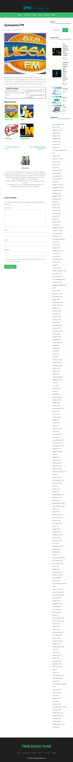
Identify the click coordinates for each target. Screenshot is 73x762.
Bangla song (56, 185)
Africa (54, 127)
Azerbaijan (56, 176)
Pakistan (55, 532)
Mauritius (55, 466)
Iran (53, 383)
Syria (54, 649)
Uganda (55, 698)
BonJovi (55, 210)
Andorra (55, 144)
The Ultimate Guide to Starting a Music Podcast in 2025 (66, 49)
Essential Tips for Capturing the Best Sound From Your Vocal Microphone (65, 72)
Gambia (55, 322)
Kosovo (55, 417)
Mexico (54, 469)
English (55, 308)
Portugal (55, 560)
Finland (54, 317)
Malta (54, 457)
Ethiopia (55, 314)
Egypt (54, 299)
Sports (54, 626)
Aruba (54, 167)
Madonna (55, 449)
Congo (54, 256)
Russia (54, 578)
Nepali (54, 500)
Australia (55, 170)
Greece (54, 337)
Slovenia (55, 609)
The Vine (65, 89)
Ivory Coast (56, 397)
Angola (54, 147)
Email (6, 240)
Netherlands (56, 503)
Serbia (54, 601)
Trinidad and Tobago (59, 684)
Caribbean (55, 236)
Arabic (54, 156)
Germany (55, 331)
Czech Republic (57, 271)
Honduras (55, 360)
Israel (54, 391)
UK (53, 701)
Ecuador (55, 294)
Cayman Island (57, 239)
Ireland (54, 388)
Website (7, 249)
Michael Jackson (58, 472)
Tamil (54, 658)
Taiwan (54, 652)
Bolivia (54, 208)
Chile (54, 242)
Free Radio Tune (36, 746)
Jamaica (55, 400)
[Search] (65, 30)
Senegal (55, 598)
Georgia (55, 328)
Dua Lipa (55, 291)
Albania (55, 136)
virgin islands (57, 724)
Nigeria (54, 520)
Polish (54, 555)
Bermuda (55, 199)
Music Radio (56, 494)
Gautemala (56, 325)
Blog (53, 202)
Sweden (55, 644)
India (54, 371)
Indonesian (56, 380)
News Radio (56, 515)
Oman (54, 526)
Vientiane (55, 718)
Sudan (54, 638)
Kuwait (54, 420)
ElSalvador (56, 302)
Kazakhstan (56, 408)
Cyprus (54, 268)
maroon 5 (55, 460)
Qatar (54, 566)
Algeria (54, 139)
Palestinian (56, 535)
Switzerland (56, 647)
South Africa (56, 618)
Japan (54, 403)
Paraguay (55, 540)
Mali (53, 454)
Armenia (55, 162)
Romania (55, 575)
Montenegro (56, 480)
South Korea (56, 621)
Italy (53, 394)
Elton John (56, 305)
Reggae (55, 569)
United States (57, 707)
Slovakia (55, 606)
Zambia (54, 727)
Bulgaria (55, 222)
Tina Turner (56, 667)
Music (54, 489)
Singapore (55, 604)
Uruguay (55, 710)
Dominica (55, 282)
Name (6, 230)
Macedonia (56, 443)
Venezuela (55, 715)
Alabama (55, 130)
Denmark (55, 274)
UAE (53, 695)
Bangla (54, 182)
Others (54, 529)
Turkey (54, 692)
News (54, 509)
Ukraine (55, 704)
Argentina (55, 159)
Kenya (54, 411)
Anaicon (55, 141)
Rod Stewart (56, 572)
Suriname (55, 641)
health (54, 354)
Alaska (54, 133)
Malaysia (55, 451)
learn (54, 426)
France (54, 319)
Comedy (55, 253)
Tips (53, 670)
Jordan (54, 406)
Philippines (56, 546)
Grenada (55, 340)
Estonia (55, 311)
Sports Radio (56, 632)
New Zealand (56, 506)
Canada (55, 233)
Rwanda (55, 581)
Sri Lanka (55, 635)
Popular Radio (57, 558)
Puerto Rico (56, 563)
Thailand (55, 664)
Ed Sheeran (56, 296)
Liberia (54, 431)
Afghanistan (56, 124)
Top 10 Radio (56, 675)
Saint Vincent (57, 592)
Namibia (55, 497)
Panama (55, 538)
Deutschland (56, 276)
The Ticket (65, 106)
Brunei (54, 219)
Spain (54, 624)
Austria (54, 173)
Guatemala (56, 342)
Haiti (54, 351)
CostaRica (55, 259)
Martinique (56, 463)
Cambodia (55, 228)
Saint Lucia (56, 589)
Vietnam (55, 721)
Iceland (54, 368)
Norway (55, 523)
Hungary (55, 365)
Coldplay (55, 248)
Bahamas (55, 179)
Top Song (55, 678)
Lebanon (55, 428)
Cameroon (56, 230)
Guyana (55, 348)
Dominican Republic (59, 285)
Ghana (54, 334)
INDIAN (54, 374)
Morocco (55, 483)
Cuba (54, 265)
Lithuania (55, 434)
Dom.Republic (57, 279)
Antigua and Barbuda (59, 150)
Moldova (55, 477)
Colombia (55, 251)
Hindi (54, 357)
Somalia (55, 612)
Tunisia (54, 690)
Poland (54, 552)
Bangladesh (56, 187)
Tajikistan (55, 655)
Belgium (55, 196)
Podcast (55, 549)
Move (54, 486)
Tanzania (55, 661)
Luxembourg (56, 440)
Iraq (53, 385)
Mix (53, 474)
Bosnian (55, 213)
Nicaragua (55, 517)
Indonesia (55, 377)
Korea (54, 414)
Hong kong (56, 362)
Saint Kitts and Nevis (59, 583)
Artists (54, 164)
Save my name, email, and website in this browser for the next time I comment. (25, 260)
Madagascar (56, 446)
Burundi (55, 225)
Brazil (54, 216)
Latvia (54, 423)
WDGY (65, 97)
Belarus (55, 193)
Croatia (54, 262)
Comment (8, 208)
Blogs (54, 205)
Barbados (55, 190)
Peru (54, 543)
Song (54, 615)
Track (54, 681)
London (55, 437)
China (54, 245)
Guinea (54, 345)
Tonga (54, 672)
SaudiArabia (56, 595)
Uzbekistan (56, 713)
